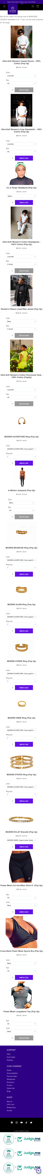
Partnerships (12, 1076)
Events (9, 1085)
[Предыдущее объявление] (4, 2)
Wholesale (11, 1079)
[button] (4, 6)
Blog (8, 1091)
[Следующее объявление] (38, 2)
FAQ (8, 1054)
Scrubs (9, 1110)
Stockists (10, 1082)
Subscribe (10, 1088)
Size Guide (11, 1057)
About (9, 1070)
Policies (10, 1060)
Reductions (11, 1107)
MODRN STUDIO (24, 1131)
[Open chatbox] (38, 1170)
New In (9, 1101)
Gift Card (10, 1104)
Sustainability (12, 1073)
